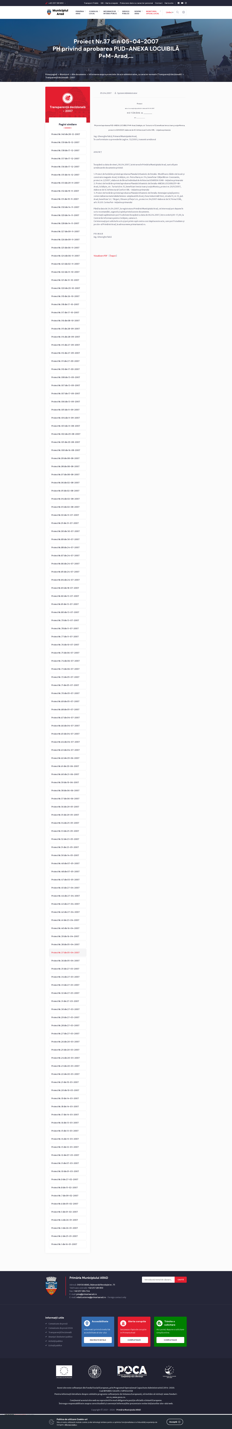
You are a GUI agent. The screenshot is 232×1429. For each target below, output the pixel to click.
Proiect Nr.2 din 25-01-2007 (64, 1236)
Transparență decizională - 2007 (60, 77)
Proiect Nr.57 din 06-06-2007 (65, 798)
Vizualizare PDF (100, 256)
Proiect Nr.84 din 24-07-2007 (65, 580)
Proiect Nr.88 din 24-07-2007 (65, 547)
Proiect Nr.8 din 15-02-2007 (64, 1187)
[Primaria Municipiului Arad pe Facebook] (178, 3)
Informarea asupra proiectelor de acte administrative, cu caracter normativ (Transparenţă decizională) (135, 74)
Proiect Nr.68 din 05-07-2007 (65, 709)
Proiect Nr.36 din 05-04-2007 (65, 960)
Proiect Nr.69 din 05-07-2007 (65, 701)
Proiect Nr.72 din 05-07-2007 (65, 677)
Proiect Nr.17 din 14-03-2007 (65, 1114)
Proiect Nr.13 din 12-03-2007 (65, 1147)
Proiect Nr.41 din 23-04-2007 (65, 920)
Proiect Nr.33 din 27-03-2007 (65, 985)
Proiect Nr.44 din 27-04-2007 (65, 896)
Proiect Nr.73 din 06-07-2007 (65, 669)
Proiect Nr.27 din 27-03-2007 (65, 1033)
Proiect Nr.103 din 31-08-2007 (65, 426)
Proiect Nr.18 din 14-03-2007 (65, 1106)
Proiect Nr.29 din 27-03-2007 (65, 1017)
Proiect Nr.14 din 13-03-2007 (65, 1139)
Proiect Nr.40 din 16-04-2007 (65, 928)
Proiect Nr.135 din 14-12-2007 (65, 175)
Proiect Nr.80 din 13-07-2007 (65, 612)
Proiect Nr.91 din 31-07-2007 (65, 523)
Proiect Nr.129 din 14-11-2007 (65, 215)
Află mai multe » (71, 1425)
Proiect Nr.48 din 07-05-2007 (65, 871)
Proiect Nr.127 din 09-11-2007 (65, 231)
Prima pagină (51, 74)
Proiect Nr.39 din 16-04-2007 (65, 936)
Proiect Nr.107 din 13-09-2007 (65, 385)
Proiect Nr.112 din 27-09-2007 (65, 353)
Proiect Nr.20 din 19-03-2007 (65, 1090)
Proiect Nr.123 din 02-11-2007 (65, 264)
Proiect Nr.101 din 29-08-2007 (65, 442)
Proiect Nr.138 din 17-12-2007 (65, 150)
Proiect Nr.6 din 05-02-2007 (64, 1204)
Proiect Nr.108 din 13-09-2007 (65, 377)
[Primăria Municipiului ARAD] (57, 12)
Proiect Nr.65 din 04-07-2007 (65, 734)
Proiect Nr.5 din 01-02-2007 (64, 1212)
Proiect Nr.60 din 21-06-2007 (65, 774)
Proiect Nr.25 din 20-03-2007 (65, 1050)
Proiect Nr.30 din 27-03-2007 (65, 1009)
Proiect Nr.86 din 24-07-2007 (65, 563)
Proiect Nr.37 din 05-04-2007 (65, 952)
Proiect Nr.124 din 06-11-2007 (65, 256)
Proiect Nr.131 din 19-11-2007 (65, 199)
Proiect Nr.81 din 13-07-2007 (65, 604)
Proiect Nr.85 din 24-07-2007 (65, 572)
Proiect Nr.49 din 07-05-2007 (65, 863)
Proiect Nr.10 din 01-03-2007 (65, 1171)
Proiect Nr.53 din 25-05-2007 (65, 831)
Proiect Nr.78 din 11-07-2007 (65, 628)
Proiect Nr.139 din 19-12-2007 (65, 142)
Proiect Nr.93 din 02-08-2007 (65, 507)
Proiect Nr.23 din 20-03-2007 (65, 1066)
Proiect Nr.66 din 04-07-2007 (65, 725)
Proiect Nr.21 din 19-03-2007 (65, 1082)
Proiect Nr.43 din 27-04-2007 (65, 904)
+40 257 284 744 (81, 1291)
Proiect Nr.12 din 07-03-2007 (65, 1155)
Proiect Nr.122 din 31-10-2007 (65, 272)
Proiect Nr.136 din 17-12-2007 (65, 166)
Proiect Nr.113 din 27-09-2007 (65, 345)
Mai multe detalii (98, 1340)
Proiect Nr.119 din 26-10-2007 (65, 296)
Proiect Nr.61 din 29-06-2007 (65, 766)
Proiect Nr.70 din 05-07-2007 (65, 693)
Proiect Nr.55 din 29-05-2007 (65, 815)
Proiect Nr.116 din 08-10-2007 (65, 320)
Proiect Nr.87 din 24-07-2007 (65, 555)
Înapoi (113, 256)
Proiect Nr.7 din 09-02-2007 (64, 1195)
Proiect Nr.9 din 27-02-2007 (64, 1179)
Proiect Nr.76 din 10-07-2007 (65, 644)
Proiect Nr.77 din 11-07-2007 (65, 636)
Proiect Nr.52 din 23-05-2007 (65, 839)
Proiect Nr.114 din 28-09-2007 (65, 337)
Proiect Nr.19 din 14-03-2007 (65, 1098)
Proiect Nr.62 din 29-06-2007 (65, 758)
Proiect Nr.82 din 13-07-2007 (65, 596)
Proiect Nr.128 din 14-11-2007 (65, 223)
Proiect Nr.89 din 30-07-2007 (65, 539)
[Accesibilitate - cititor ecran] (183, 12)
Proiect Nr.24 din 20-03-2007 (65, 1058)
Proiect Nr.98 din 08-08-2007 (65, 466)
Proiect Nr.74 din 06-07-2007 (65, 661)
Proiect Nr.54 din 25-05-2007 (65, 823)
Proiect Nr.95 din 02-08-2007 (65, 491)
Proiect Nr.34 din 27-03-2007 (65, 977)
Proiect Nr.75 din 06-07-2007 (65, 653)
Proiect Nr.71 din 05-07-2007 (65, 685)
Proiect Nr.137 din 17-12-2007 (65, 158)
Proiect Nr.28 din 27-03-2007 (65, 1025)
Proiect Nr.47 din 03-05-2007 (65, 879)
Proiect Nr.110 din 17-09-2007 (65, 369)
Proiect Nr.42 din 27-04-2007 (65, 912)
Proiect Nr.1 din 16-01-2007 (64, 1244)
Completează (134, 1340)
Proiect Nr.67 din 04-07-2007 (65, 717)
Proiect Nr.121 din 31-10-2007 (65, 280)
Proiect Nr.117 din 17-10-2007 (65, 312)
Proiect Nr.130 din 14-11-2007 (65, 207)
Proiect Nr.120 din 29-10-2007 (65, 288)
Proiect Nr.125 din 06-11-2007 (65, 247)
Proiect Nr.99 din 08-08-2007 (65, 458)
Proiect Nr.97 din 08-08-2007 (65, 474)
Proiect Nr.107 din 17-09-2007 (65, 393)
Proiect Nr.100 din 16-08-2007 (65, 450)
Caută (181, 1280)
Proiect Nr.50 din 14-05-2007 (65, 855)
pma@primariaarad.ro (86, 1294)
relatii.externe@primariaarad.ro (91, 1297)
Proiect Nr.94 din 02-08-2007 (65, 499)
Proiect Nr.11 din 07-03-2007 (65, 1163)
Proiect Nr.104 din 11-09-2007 (65, 418)
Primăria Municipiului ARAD (128, 1410)
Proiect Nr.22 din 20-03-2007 (65, 1074)
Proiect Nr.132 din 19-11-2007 (65, 191)
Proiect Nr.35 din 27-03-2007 (65, 969)
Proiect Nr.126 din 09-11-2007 (65, 239)
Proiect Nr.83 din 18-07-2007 (65, 588)
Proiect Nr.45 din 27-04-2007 (65, 888)
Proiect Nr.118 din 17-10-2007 (65, 304)
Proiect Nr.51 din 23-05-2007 (65, 847)
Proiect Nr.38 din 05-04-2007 (65, 944)
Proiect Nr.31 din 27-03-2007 (65, 1001)
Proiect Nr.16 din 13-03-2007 (65, 1122)
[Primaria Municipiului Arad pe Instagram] (186, 3)
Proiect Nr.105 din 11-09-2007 (65, 409)
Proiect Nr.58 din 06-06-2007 (65, 790)
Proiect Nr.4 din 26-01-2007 (64, 1220)
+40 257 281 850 (56, 3)
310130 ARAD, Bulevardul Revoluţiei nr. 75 (96, 1285)
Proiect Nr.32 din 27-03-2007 (65, 993)
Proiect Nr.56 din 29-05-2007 (65, 806)
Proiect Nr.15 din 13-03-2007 (65, 1131)
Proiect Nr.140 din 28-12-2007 (65, 134)
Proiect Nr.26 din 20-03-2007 (65, 1041)
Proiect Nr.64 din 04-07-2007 (65, 742)
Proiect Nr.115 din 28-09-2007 (65, 328)
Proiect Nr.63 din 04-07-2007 (65, 750)
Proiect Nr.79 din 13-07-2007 (65, 620)
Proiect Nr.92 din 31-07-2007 (65, 515)
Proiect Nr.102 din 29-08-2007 (65, 434)
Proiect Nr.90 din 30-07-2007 (65, 531)
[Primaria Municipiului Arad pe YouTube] (182, 3)
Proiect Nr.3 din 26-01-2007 (64, 1228)
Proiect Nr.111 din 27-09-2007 (65, 361)
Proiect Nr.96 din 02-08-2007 (65, 482)
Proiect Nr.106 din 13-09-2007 (65, 401)
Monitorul (64, 74)
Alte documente (79, 74)
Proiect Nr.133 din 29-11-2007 (65, 183)
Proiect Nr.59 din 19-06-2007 (65, 782)
